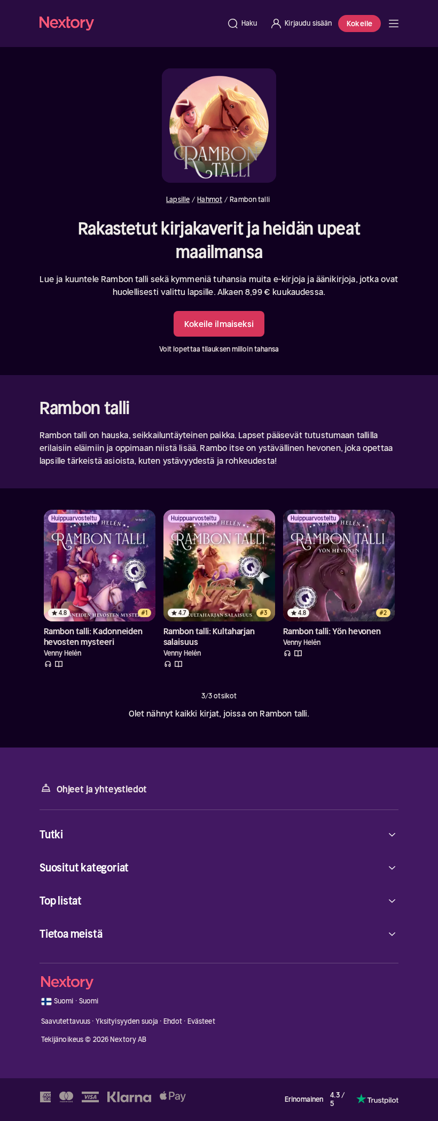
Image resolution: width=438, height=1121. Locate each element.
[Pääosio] (393, 23)
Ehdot (173, 1021)
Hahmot (209, 200)
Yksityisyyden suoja (127, 1021)
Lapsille (178, 200)
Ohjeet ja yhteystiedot (102, 789)
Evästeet (201, 1021)
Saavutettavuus (66, 1021)
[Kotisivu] (130, 23)
